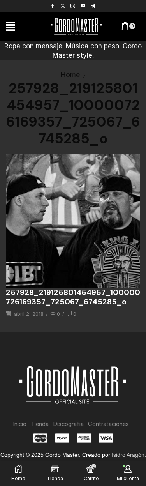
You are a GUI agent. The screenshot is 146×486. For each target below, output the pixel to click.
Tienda (40, 424)
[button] (10, 26)
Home (70, 75)
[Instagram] (72, 6)
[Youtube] (83, 6)
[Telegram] (93, 6)
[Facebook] (53, 6)
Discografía (68, 424)
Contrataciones (108, 424)
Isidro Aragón (128, 455)
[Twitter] (62, 6)
